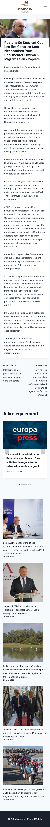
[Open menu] (45, 7)
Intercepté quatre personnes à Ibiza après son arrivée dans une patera (12, 373)
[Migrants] (25, 7)
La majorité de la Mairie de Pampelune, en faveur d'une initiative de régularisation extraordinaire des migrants (23, 460)
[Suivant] (43, 451)
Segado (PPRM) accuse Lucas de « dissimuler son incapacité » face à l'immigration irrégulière (21, 610)
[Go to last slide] (7, 451)
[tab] (19, 484)
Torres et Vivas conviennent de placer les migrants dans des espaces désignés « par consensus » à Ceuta (24, 733)
